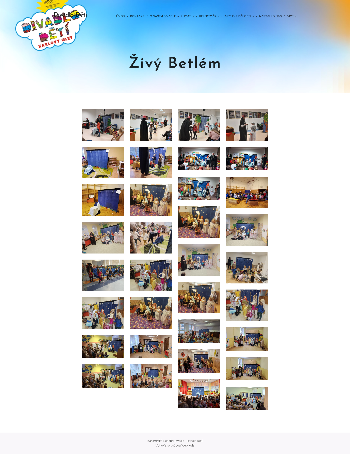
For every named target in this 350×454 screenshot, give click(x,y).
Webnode (187, 445)
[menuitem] (121, 16)
